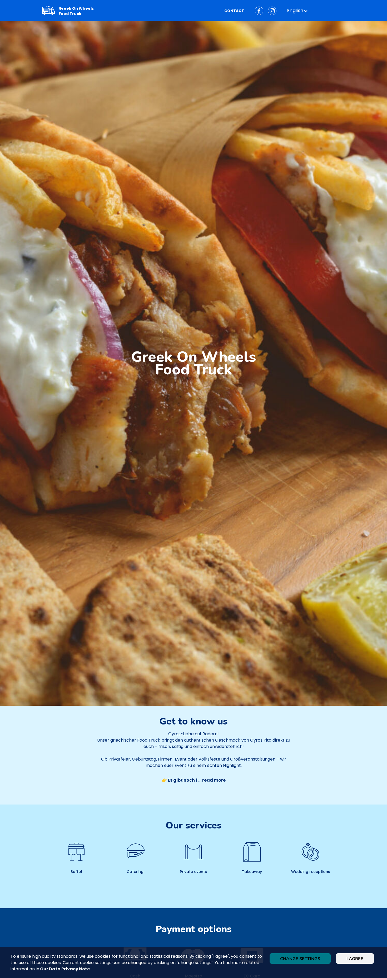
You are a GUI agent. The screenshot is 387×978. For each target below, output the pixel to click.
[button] (298, 10)
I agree (354, 959)
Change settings (300, 959)
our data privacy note (64, 969)
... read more (211, 780)
